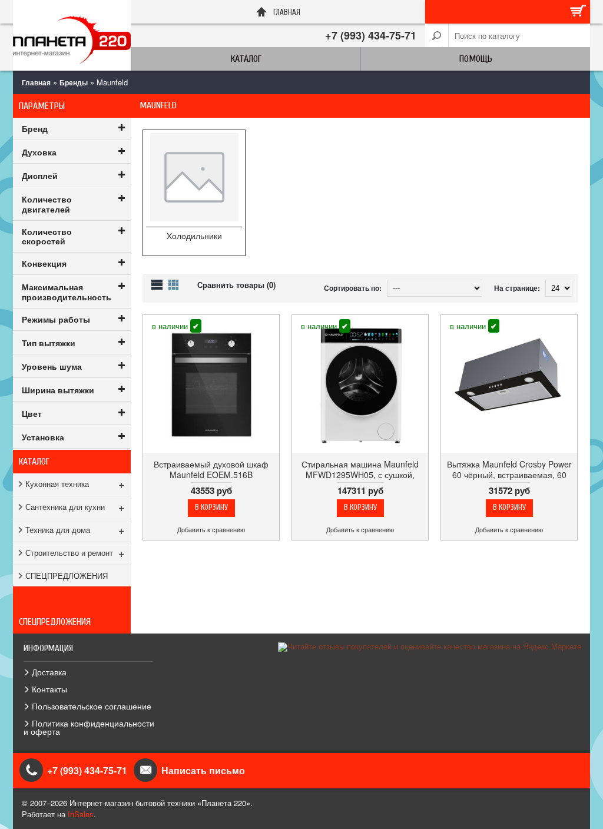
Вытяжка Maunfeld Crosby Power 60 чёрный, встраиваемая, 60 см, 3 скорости (509, 474)
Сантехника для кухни (75, 506)
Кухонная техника (75, 483)
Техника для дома (75, 529)
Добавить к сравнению (211, 529)
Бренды (73, 82)
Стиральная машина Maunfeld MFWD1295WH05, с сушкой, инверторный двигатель (360, 474)
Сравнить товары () (236, 284)
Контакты (49, 689)
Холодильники (194, 235)
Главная (36, 82)
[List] (157, 285)
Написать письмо (203, 770)
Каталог (246, 59)
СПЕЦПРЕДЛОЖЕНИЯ (66, 575)
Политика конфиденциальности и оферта (89, 727)
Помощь (475, 59)
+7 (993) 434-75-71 (370, 35)
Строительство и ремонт (75, 552)
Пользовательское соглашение (91, 706)
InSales (81, 814)
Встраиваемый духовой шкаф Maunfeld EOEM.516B (211, 469)
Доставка (49, 672)
